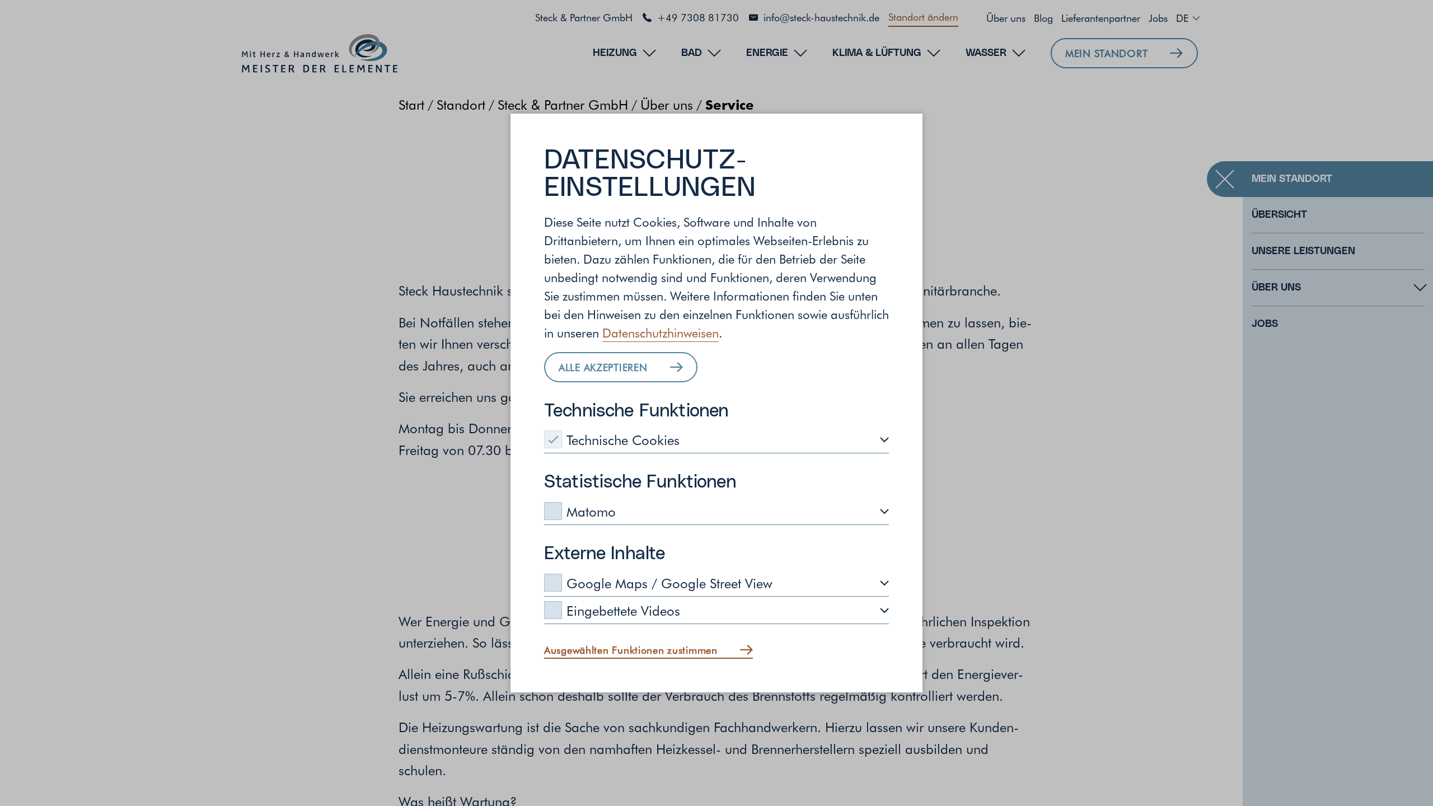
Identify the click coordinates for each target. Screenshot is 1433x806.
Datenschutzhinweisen (660, 332)
